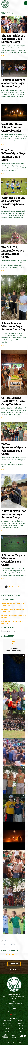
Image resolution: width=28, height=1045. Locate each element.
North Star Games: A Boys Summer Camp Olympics (12, 127)
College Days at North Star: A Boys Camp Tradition (13, 401)
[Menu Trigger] (25, 3)
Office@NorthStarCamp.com (14, 1003)
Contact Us (7, 1028)
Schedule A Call (7, 1026)
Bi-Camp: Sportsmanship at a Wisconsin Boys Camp (13, 449)
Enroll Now (14, 970)
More (2, 55)
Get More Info (14, 964)
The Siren (7, 1031)
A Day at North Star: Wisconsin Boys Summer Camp (13, 514)
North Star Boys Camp (13, 1042)
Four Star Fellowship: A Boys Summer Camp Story (13, 155)
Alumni (21, 1026)
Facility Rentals (20, 1028)
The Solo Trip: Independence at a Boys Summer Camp (12, 252)
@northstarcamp (14, 648)
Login (20, 1031)
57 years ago (10, 940)
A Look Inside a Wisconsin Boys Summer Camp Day (13, 326)
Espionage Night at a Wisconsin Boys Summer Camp (13, 83)
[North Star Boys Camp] (5, 7)
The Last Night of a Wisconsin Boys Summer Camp (13, 39)
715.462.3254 (14, 1008)
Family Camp (20, 1023)
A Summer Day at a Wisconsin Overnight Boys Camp (13, 559)
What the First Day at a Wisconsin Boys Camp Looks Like (13, 202)
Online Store (20, 1020)
